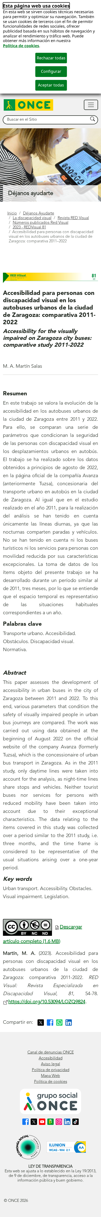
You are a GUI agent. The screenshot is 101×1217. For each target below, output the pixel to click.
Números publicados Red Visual (40, 223)
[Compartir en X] (40, 1022)
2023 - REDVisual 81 (29, 227)
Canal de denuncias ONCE (50, 1053)
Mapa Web (50, 1076)
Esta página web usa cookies (36, 5)
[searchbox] (46, 119)
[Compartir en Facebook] (50, 1022)
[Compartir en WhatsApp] (59, 1022)
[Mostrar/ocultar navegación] (91, 105)
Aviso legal (50, 1064)
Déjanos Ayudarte (38, 213)
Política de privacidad (50, 1070)
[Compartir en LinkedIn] (68, 1022)
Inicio (12, 213)
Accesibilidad (51, 1058)
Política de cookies (21, 45)
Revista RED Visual (73, 218)
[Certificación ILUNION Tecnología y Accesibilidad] (66, 1147)
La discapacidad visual (32, 218)
